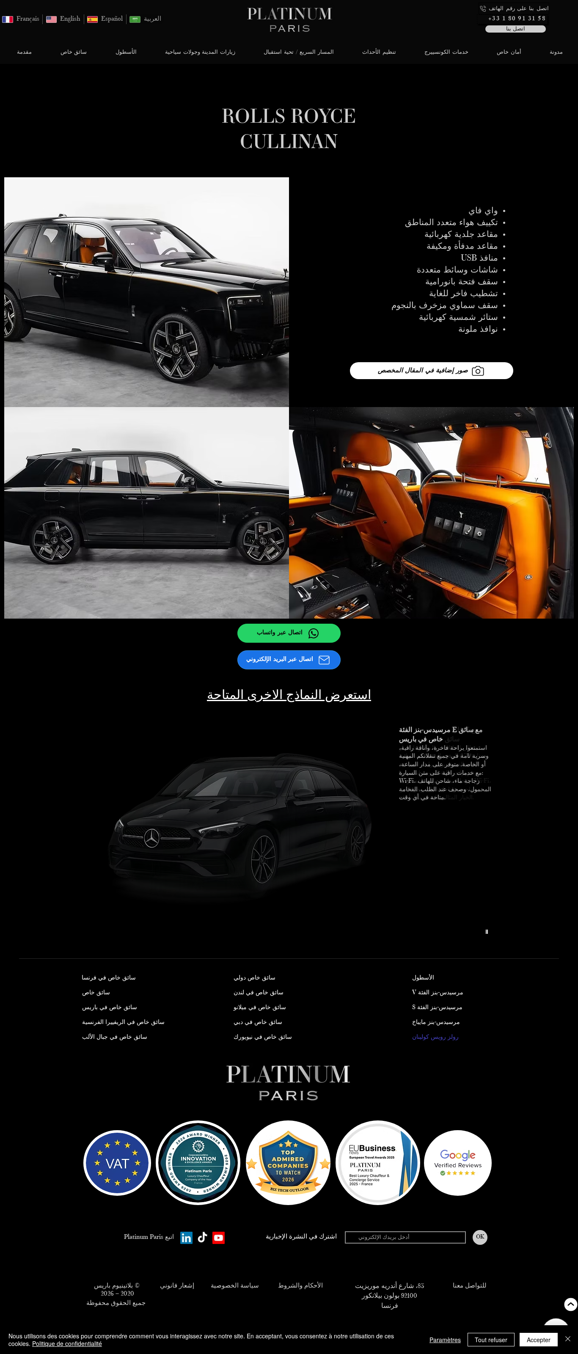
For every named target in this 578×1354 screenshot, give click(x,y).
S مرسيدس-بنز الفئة (437, 1008)
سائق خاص (96, 993)
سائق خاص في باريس (109, 1008)
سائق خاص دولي (254, 978)
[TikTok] (202, 1238)
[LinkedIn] (186, 1238)
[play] (488, 932)
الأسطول (423, 978)
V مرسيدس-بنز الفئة (437, 993)
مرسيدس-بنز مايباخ (436, 1023)
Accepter (538, 1339)
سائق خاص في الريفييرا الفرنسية (123, 1023)
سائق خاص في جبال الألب (114, 1037)
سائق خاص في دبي (258, 1023)
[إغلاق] (568, 1339)
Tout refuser (491, 1339)
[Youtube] (218, 1238)
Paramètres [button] (445, 1339)
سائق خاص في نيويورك (263, 1037)
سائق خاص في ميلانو (260, 1008)
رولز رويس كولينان (435, 1037)
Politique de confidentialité (67, 1343)
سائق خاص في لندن (258, 993)
